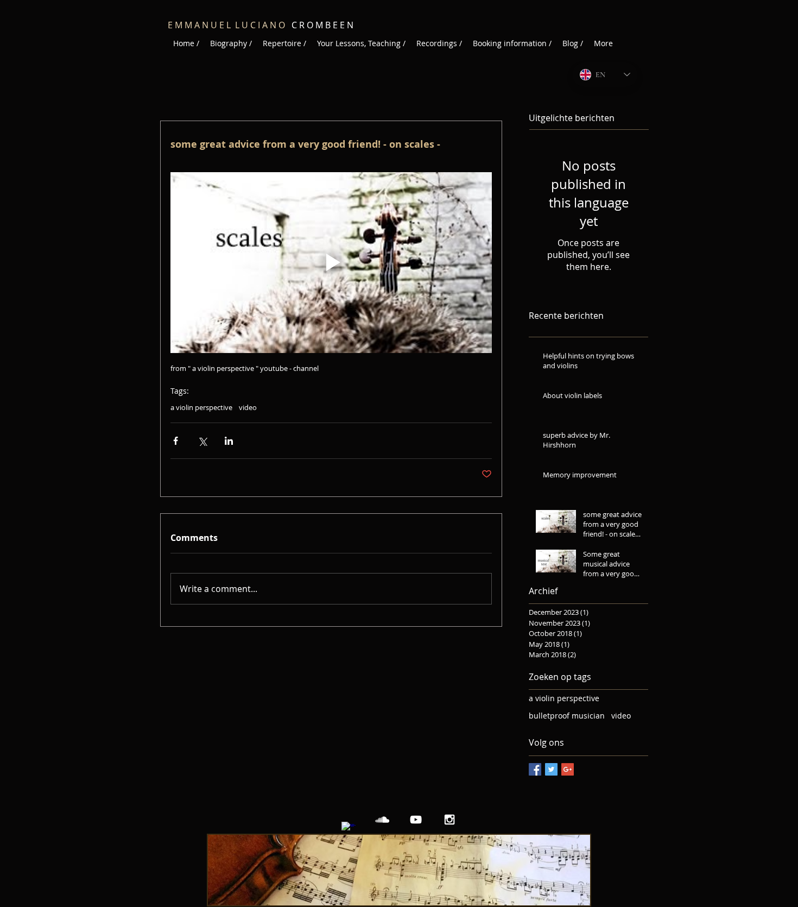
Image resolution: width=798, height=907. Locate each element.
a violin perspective (201, 407)
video (248, 407)
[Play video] (331, 262)
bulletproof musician (567, 715)
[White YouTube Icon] (416, 819)
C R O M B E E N (294, 25)
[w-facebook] (348, 829)
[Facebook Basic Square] (535, 769)
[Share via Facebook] (175, 441)
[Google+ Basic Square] (567, 769)
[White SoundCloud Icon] (382, 819)
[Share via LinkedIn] (229, 441)
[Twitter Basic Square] (551, 769)
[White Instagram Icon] (449, 819)
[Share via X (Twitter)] (202, 441)
